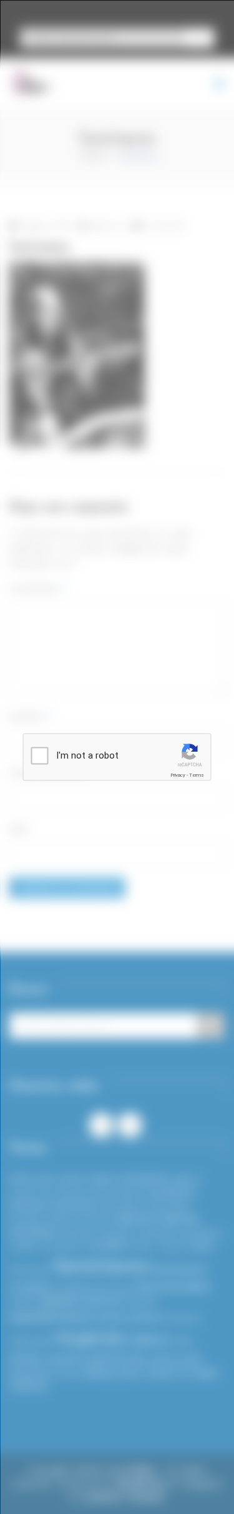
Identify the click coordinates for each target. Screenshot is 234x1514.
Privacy (177, 775)
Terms (196, 775)
